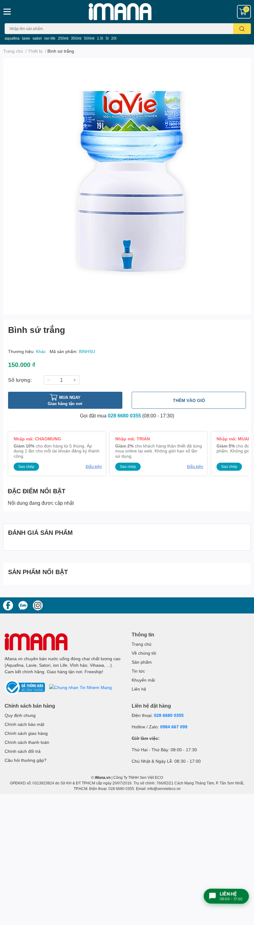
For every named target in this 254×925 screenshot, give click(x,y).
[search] (242, 28)
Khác (41, 351)
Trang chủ (141, 644)
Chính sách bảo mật (24, 724)
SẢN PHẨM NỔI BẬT (38, 571)
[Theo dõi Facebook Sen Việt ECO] (8, 605)
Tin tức (138, 671)
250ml (63, 38)
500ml (89, 38)
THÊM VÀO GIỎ (189, 400)
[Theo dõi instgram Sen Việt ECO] (38, 605)
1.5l (100, 38)
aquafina (12, 38)
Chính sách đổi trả (23, 751)
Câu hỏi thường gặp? (25, 760)
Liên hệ (139, 689)
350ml (76, 38)
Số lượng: (20, 380)
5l (107, 38)
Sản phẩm (142, 662)
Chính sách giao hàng (26, 733)
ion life (49, 38)
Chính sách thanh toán (27, 742)
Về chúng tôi (144, 653)
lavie (26, 38)
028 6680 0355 (124, 415)
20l (113, 38)
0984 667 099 (173, 726)
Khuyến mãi (143, 680)
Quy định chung (20, 715)
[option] (127, 184)
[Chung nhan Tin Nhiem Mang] (80, 686)
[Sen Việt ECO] (127, 11)
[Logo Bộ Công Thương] (25, 686)
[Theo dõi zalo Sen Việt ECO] (23, 605)
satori (37, 38)
